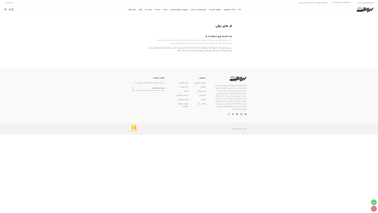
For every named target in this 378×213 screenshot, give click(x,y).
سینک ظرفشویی (184, 83)
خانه (239, 10)
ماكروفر (203, 99)
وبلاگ (140, 10)
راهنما (165, 10)
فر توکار (186, 91)
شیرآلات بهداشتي (183, 99)
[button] (11, 9)
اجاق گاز (203, 87)
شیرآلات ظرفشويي (229, 10)
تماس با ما (148, 10)
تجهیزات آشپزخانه (215, 10)
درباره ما (157, 10)
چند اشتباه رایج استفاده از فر (218, 36)
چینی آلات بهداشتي (182, 95)
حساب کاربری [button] (10, 3)
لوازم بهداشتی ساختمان (198, 10)
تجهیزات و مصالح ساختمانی (179, 10)
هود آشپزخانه (184, 87)
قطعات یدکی (202, 104)
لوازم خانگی (132, 10)
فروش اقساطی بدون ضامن (366, 3)
